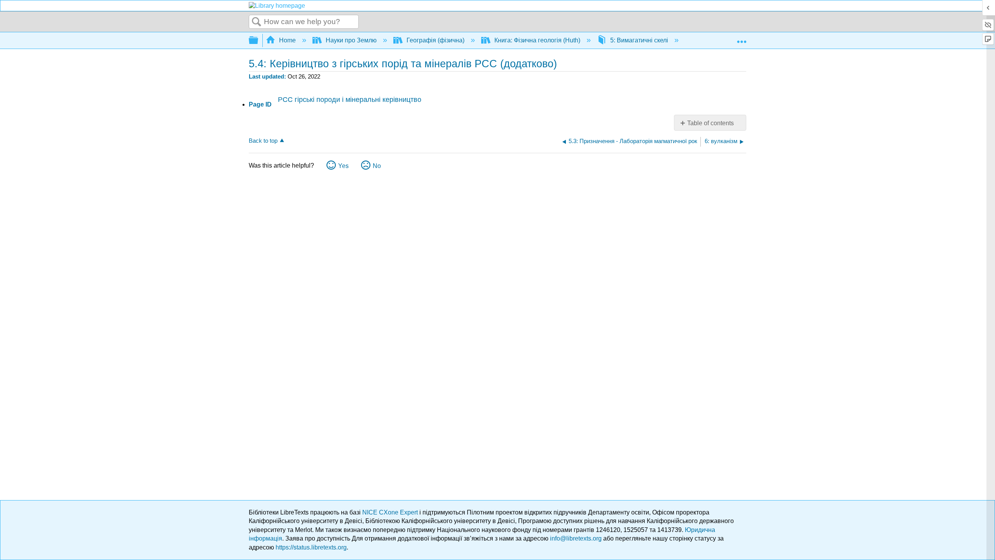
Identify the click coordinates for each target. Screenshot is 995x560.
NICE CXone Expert (390, 512)
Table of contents (710, 123)
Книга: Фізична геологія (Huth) (537, 40)
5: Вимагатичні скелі (639, 40)
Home (287, 40)
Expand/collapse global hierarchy (258, 40)
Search (256, 22)
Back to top (263, 140)
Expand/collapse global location (741, 38)
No (377, 166)
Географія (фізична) (435, 40)
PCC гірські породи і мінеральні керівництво (349, 99)
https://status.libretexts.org (311, 547)
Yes (343, 166)
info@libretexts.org (576, 538)
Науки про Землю (351, 40)
